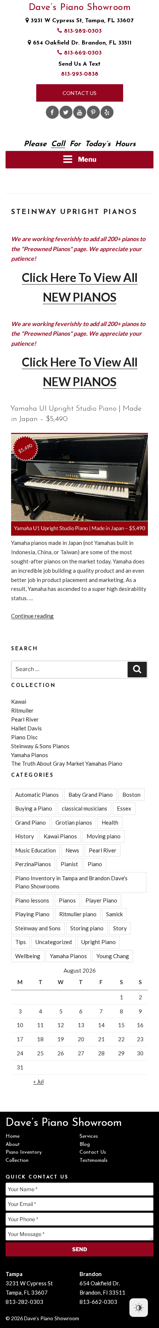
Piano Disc (24, 737)
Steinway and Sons (38, 928)
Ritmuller (22, 710)
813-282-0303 (82, 31)
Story (120, 928)
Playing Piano (32, 914)
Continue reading (32, 615)
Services (89, 1136)
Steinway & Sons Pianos (40, 746)
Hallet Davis (26, 728)
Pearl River (25, 719)
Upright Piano (98, 942)
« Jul (38, 1081)
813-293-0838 (79, 74)
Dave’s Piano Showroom (79, 7)
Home (13, 1136)
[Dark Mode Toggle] (138, 1307)
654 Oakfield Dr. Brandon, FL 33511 (81, 43)
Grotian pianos (73, 822)
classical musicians (84, 808)
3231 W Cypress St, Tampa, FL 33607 (81, 21)
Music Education (35, 850)
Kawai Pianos (60, 836)
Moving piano (104, 836)
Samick (114, 914)
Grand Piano (30, 822)
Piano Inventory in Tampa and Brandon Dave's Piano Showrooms (71, 882)
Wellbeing (27, 956)
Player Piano (101, 900)
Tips (20, 942)
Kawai (18, 701)
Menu (87, 159)
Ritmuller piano (78, 914)
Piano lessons (32, 900)
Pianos (67, 900)
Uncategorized (53, 942)
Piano (95, 864)
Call (58, 144)
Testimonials (94, 1160)
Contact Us (79, 93)
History (24, 836)
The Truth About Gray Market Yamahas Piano (66, 763)
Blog (85, 1144)
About (13, 1144)
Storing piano (87, 928)
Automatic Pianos (37, 794)
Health (110, 822)
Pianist (69, 864)
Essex (124, 808)
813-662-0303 (82, 53)
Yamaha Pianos (29, 755)
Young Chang (113, 956)
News (72, 850)
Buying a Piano (33, 808)
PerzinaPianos (33, 864)
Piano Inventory (24, 1152)
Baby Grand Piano (90, 794)
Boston (131, 794)
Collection (17, 1160)
